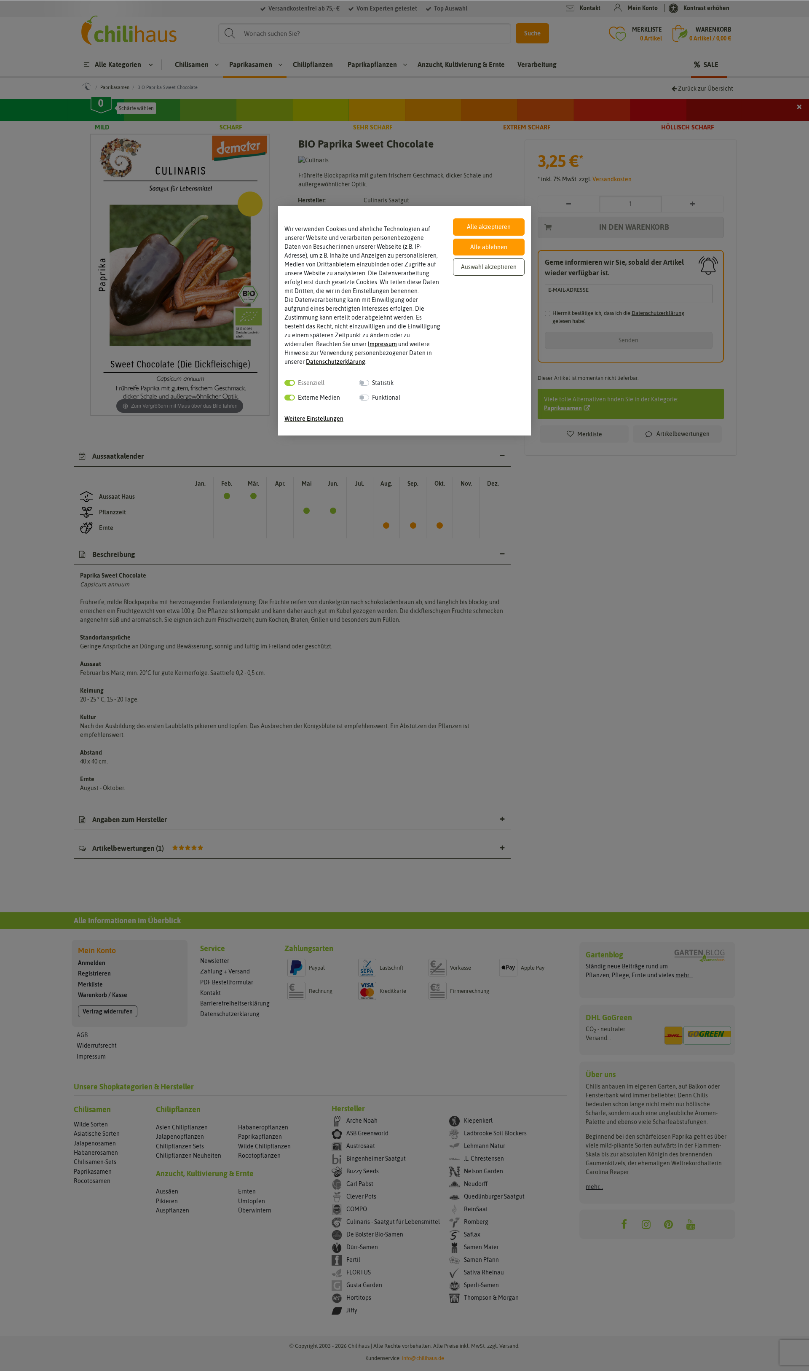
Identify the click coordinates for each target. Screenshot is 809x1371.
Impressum (382, 344)
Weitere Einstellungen (313, 418)
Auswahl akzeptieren (489, 266)
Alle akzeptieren (489, 226)
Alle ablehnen (488, 247)
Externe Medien (319, 397)
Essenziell (311, 382)
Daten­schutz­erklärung (335, 361)
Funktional (386, 397)
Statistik (383, 382)
